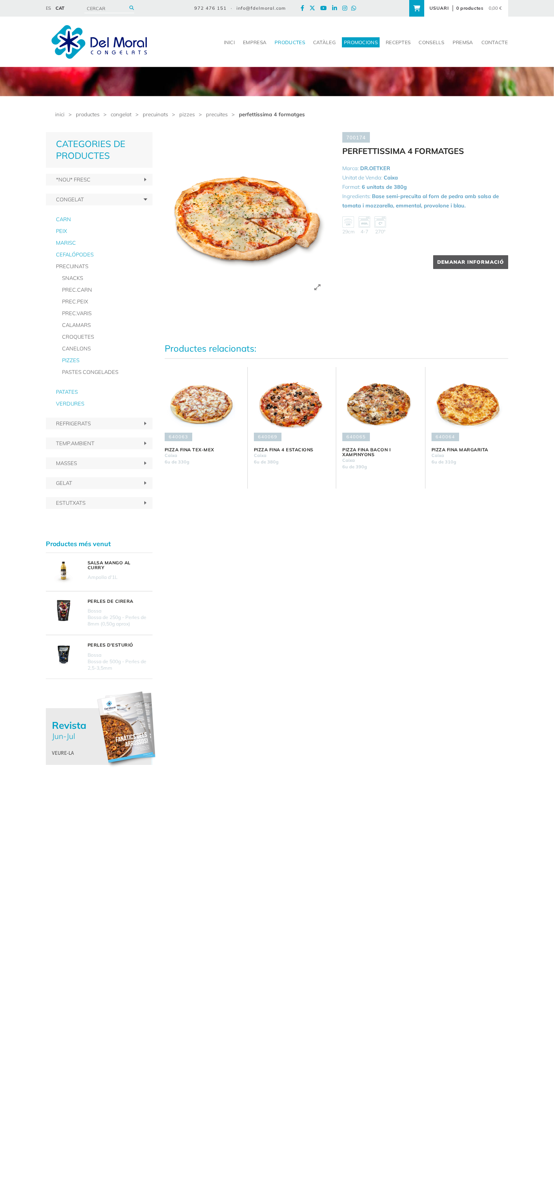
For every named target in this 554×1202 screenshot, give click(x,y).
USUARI (439, 8)
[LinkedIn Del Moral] (336, 8)
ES (48, 8)
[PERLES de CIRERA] (63, 610)
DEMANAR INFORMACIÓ (470, 262)
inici (59, 114)
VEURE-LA (63, 752)
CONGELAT (121, 114)
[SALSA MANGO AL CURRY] (63, 572)
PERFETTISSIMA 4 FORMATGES (272, 114)
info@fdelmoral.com (261, 8)
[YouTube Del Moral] (325, 8)
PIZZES (187, 114)
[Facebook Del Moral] (304, 8)
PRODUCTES (87, 114)
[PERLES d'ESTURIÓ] (63, 654)
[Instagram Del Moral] (346, 8)
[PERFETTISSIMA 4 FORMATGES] (248, 215)
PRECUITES (217, 114)
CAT (60, 8)
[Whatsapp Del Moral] (355, 8)
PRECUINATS (155, 114)
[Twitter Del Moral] (314, 8)
